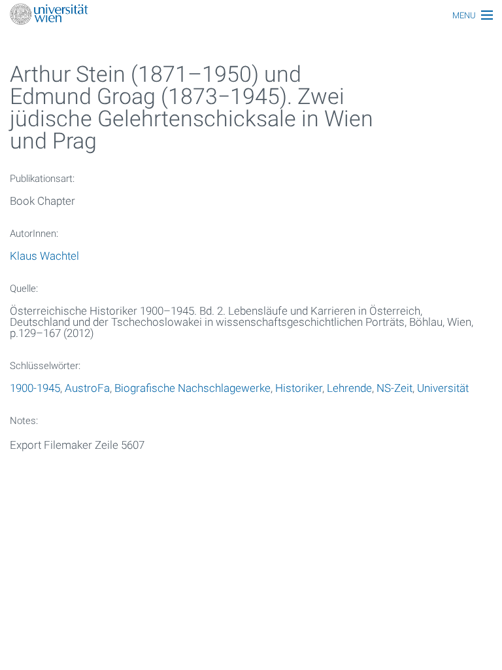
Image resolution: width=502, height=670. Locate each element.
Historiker (298, 388)
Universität (443, 388)
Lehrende (349, 388)
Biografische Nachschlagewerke (192, 388)
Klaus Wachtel (44, 255)
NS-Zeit (394, 388)
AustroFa (87, 388)
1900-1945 (35, 388)
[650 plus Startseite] (251, 15)
